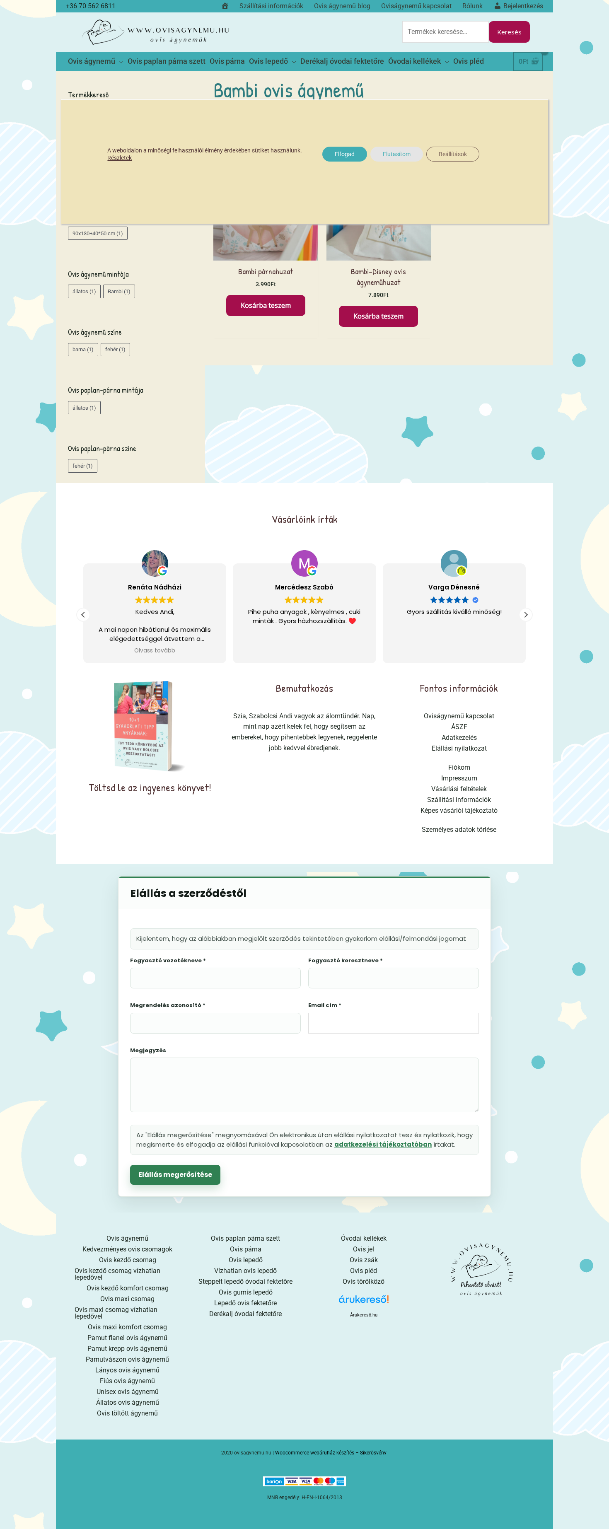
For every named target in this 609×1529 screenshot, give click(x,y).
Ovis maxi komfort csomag (127, 1327)
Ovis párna (245, 1249)
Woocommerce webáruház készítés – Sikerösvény (331, 1453)
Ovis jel (363, 1249)
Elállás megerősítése (175, 1174)
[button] (526, 615)
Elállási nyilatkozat (459, 748)
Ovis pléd (363, 1271)
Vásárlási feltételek (459, 789)
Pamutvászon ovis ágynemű (127, 1359)
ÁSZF (459, 727)
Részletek (119, 158)
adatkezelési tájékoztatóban (383, 1144)
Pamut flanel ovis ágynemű (127, 1338)
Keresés (509, 32)
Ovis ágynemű (127, 1238)
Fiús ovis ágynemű (127, 1381)
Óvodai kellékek (364, 1238)
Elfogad (345, 154)
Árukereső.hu (363, 1314)
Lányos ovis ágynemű (127, 1370)
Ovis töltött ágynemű (127, 1413)
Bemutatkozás (304, 688)
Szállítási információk (459, 800)
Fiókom (459, 767)
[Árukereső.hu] (364, 1302)
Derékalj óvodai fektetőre (245, 1314)
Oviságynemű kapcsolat (459, 716)
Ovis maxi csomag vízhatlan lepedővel (116, 1313)
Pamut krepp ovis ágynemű (127, 1349)
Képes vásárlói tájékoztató (459, 810)
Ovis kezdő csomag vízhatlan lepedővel (117, 1274)
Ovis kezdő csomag (127, 1260)
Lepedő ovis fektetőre (245, 1303)
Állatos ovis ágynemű (127, 1402)
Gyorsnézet (265, 252)
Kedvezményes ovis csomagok (127, 1249)
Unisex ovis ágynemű (128, 1392)
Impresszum (459, 778)
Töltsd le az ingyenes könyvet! (150, 787)
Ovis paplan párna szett (245, 1238)
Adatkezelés (459, 738)
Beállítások (453, 154)
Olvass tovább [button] (154, 651)
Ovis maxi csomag (127, 1299)
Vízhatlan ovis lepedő (245, 1271)
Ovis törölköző (363, 1281)
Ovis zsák (364, 1260)
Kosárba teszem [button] (266, 305)
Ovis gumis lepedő (246, 1292)
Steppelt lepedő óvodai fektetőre (245, 1281)
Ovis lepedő (246, 1260)
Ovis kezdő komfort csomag (128, 1288)
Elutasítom (397, 154)
